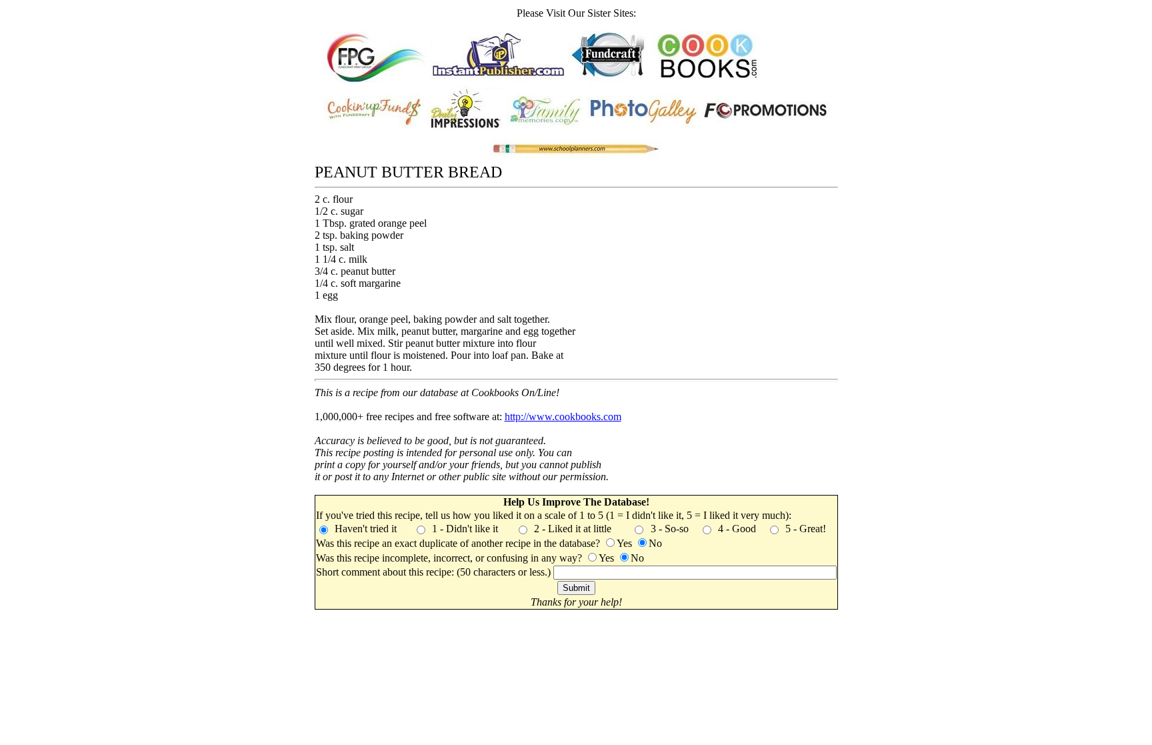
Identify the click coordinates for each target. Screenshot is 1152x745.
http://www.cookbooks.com (563, 416)
